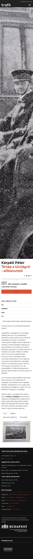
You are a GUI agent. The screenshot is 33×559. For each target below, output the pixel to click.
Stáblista (12, 413)
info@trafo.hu (11, 506)
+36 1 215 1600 (13, 494)
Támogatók (23, 417)
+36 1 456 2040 (8, 458)
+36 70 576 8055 (14, 503)
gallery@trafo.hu (20, 497)
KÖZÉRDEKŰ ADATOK (26, 1)
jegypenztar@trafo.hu (24, 494)
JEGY (16, 291)
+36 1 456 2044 (11, 497)
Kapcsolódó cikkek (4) (10, 417)
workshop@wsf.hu (21, 500)
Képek (5, 413)
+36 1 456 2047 (16, 509)
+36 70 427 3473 (10, 500)
